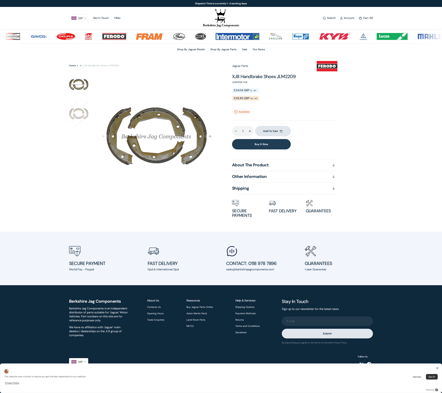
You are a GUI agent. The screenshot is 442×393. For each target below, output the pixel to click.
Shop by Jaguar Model (191, 49)
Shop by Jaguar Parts (223, 49)
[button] (347, 18)
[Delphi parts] (58, 36)
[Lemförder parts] (355, 36)
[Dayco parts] (30, 36)
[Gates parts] (172, 36)
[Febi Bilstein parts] (81, 36)
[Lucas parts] (384, 36)
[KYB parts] (327, 36)
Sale (244, 49)
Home (72, 65)
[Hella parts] (193, 36)
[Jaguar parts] (268, 36)
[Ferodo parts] (106, 36)
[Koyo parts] (293, 36)
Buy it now (261, 144)
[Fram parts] (142, 36)
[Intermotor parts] (230, 36)
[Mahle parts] (423, 36)
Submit (327, 333)
